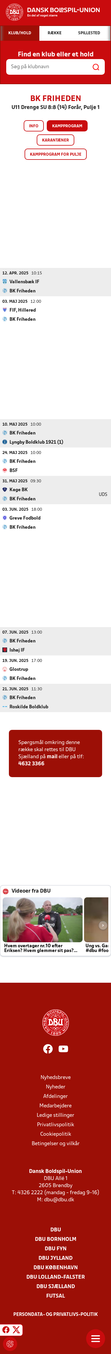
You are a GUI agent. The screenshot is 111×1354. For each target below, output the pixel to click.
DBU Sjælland (55, 1286)
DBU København (55, 1267)
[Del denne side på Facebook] (5, 1331)
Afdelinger (55, 1096)
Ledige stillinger (55, 1115)
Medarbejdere (55, 1106)
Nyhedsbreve (56, 1077)
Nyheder (55, 1087)
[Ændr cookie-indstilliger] (10, 1344)
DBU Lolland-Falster (55, 1277)
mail (52, 756)
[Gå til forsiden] (50, 12)
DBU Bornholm (55, 1239)
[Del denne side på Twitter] (16, 1331)
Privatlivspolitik (55, 1124)
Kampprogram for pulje (55, 155)
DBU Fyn (56, 1249)
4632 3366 (31, 763)
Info (33, 126)
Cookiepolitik (55, 1134)
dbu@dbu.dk (59, 1199)
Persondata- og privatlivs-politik (55, 1315)
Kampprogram (67, 126)
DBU (55, 1230)
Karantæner (55, 140)
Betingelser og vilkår (56, 1143)
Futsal (55, 1296)
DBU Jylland (55, 1258)
